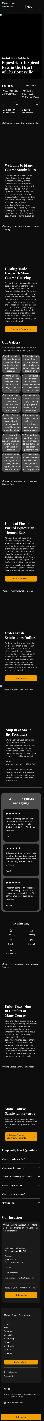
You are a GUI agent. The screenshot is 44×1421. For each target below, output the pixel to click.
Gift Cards (9, 1346)
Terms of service (10, 1372)
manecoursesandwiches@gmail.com (19, 1278)
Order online (21, 1295)
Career (7, 1342)
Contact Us (9, 1349)
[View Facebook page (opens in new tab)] (5, 1388)
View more (10, 830)
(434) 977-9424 (11, 1273)
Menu (29, 7)
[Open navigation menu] (37, 6)
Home (6, 1324)
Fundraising (9, 1338)
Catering (8, 1331)
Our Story (8, 1335)
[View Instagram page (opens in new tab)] (9, 1388)
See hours (33, 1288)
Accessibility (9, 1376)
